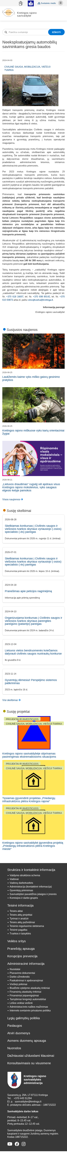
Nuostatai (15, 969)
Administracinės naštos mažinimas (29, 1006)
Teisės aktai (16, 911)
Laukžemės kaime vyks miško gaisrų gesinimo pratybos (31, 378)
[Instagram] (24, 1144)
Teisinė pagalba (18, 929)
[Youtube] (9, 1144)
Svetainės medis (48, 3)
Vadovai (14, 879)
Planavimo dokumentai (22, 973)
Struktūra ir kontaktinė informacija (31, 870)
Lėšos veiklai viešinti (21, 1003)
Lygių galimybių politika (23, 1018)
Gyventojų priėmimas (21, 890)
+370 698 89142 (41, 296)
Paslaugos (14, 1025)
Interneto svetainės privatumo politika (30, 1010)
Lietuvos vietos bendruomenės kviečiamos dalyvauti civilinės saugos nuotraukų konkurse (33, 652)
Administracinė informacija (26, 963)
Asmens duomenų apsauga (26, 1040)
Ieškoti (56, 32)
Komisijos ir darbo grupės (24, 898)
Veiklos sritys (16, 941)
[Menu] (60, 2)
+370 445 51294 (23, 1098)
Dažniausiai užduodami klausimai (30, 1055)
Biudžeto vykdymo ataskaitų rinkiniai (30, 988)
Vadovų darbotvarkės (21, 883)
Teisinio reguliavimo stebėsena (27, 926)
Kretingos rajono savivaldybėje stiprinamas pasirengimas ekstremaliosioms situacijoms (29, 755)
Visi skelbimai (10, 700)
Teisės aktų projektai (21, 914)
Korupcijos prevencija (22, 956)
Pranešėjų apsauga (21, 948)
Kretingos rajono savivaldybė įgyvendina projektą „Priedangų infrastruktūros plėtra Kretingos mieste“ (32, 846)
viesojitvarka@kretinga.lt (40, 299)
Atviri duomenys (18, 1033)
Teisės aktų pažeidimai (22, 922)
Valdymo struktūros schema (25, 875)
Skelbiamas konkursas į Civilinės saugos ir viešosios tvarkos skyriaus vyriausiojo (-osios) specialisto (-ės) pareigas (33, 529)
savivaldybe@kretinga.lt (28, 1101)
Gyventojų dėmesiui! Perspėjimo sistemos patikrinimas (31, 681)
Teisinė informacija (20, 905)
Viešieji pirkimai (18, 984)
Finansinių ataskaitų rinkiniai (25, 991)
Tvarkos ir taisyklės (20, 933)
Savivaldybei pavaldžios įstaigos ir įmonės (33, 894)
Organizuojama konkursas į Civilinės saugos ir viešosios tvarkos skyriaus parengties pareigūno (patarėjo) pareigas (33, 621)
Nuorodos (14, 1048)
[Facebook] (17, 1144)
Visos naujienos (11, 499)
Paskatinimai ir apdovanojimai (26, 980)
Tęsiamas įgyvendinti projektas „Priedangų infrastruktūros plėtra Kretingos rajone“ (28, 800)
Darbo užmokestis (20, 976)
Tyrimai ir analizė (19, 918)
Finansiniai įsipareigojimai (24, 995)
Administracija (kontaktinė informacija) (31, 886)
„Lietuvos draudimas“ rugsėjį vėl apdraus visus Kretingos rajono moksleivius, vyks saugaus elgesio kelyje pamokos (31, 487)
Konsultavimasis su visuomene (29, 1063)
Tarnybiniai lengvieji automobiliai (28, 999)
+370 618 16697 (14, 296)
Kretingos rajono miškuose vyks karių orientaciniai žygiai (33, 432)
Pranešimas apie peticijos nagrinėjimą (28, 591)
